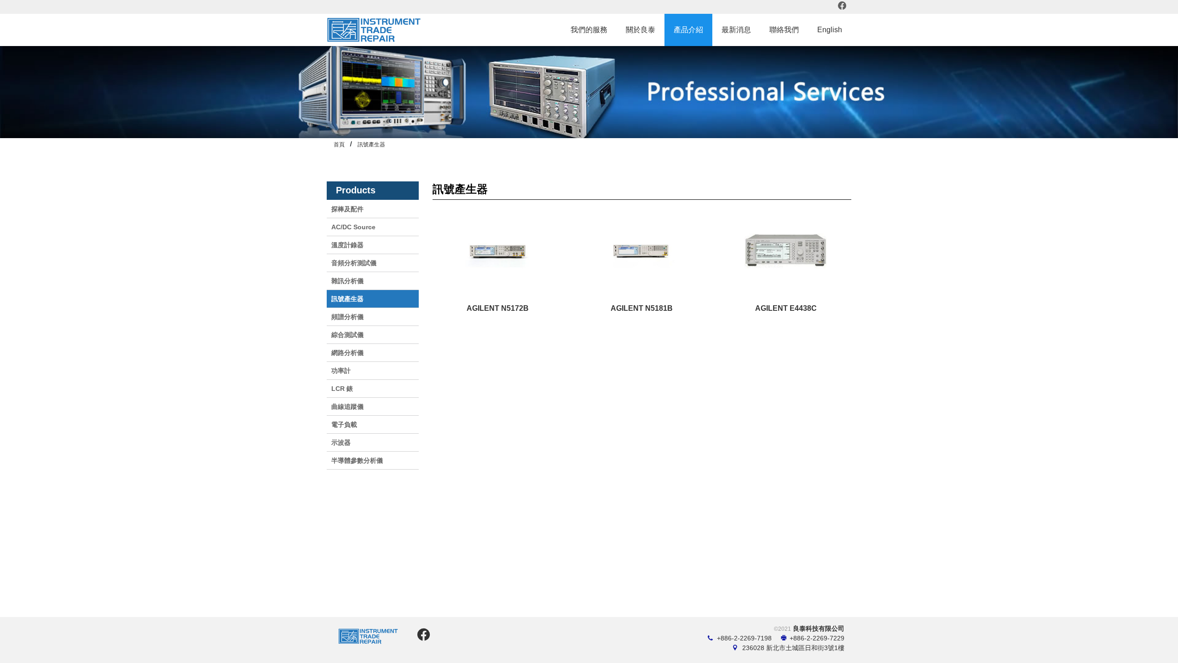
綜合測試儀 (347, 334)
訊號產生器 (371, 144)
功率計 (341, 370)
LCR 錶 (342, 388)
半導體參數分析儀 (357, 460)
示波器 (341, 442)
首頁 (339, 144)
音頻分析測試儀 (353, 263)
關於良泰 (640, 30)
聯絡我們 (784, 30)
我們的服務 (589, 30)
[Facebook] (842, 7)
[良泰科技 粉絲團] (421, 637)
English (829, 30)
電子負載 (344, 424)
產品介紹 (688, 30)
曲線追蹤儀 (347, 406)
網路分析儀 (347, 352)
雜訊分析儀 (347, 281)
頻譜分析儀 (347, 316)
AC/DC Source (353, 227)
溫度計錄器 (347, 245)
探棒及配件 (347, 209)
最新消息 (736, 30)
